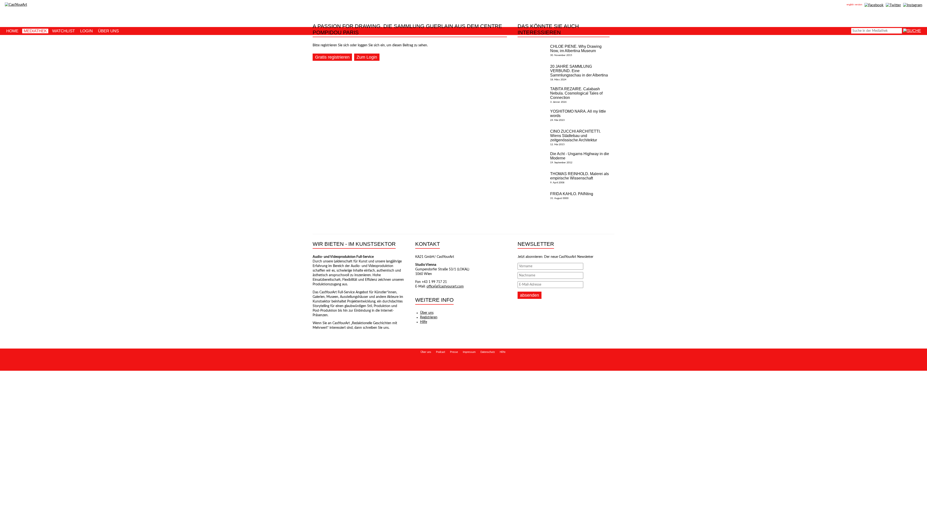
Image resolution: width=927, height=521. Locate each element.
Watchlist (63, 31)
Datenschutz (487, 352)
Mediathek (35, 31)
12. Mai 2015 (575, 137)
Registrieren (428, 317)
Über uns (108, 31)
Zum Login (367, 57)
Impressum (469, 352)
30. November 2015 (576, 50)
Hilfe (423, 322)
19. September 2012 (579, 158)
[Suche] (912, 30)
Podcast (440, 352)
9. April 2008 (579, 178)
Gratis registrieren (332, 57)
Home (12, 31)
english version (854, 4)
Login (86, 31)
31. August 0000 (571, 195)
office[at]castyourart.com (445, 286)
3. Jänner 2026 (576, 95)
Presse (454, 352)
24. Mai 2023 (578, 115)
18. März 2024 (579, 72)
